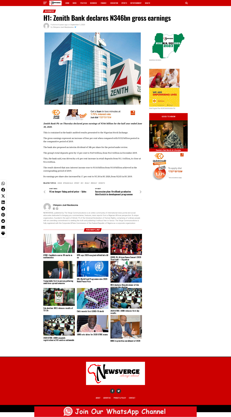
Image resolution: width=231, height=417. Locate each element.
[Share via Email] (3, 227)
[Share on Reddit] (3, 221)
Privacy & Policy (120, 398)
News (74, 3)
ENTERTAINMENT (136, 3)
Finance (103, 3)
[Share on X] (3, 196)
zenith (102, 183)
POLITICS (83, 3)
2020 (60, 183)
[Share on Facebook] (3, 189)
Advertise (107, 398)
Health (147, 3)
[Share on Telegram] (3, 208)
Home (67, 3)
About (98, 398)
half (88, 183)
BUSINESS (93, 3)
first (77, 183)
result (94, 183)
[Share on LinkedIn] (3, 202)
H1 (82, 183)
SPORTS (124, 3)
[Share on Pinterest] (3, 214)
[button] (3, 233)
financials (68, 183)
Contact (132, 398)
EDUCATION (114, 3)
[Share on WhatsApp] (3, 183)
